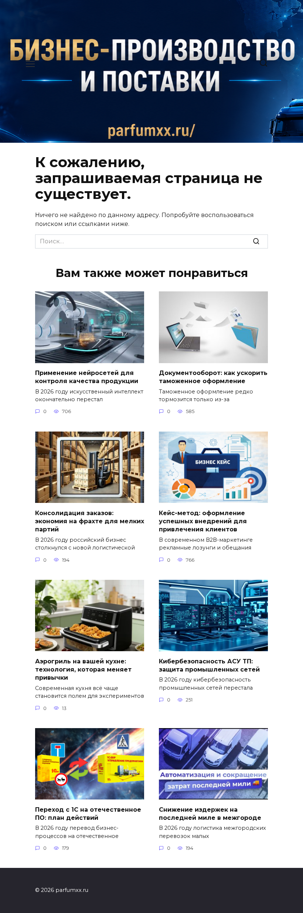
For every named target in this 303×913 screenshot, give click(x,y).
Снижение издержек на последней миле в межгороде (210, 813)
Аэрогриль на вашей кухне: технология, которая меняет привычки (83, 669)
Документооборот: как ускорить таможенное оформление (213, 377)
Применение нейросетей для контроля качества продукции (86, 377)
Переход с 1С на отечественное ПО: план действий (88, 813)
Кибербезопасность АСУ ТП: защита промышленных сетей (209, 665)
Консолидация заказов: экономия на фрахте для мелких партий (89, 521)
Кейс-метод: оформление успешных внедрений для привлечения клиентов (203, 521)
